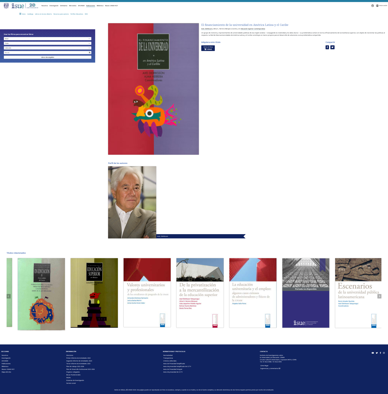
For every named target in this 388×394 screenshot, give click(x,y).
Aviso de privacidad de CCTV (173, 372)
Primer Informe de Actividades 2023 (78, 358)
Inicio (24, 14)
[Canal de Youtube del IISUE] (373, 352)
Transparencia (168, 358)
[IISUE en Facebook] (380, 352)
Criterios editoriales (170, 361)
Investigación (54, 6)
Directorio (69, 355)
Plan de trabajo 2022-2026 (75, 366)
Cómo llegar (264, 366)
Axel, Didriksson (206, 29)
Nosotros (44, 6)
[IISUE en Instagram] (384, 352)
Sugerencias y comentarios (269, 368)
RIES (86, 14)
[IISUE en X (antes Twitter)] (377, 352)
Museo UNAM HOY (111, 6)
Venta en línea (208, 48)
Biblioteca (100, 6)
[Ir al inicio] (25, 5)
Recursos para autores (61, 14)
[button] (379, 296)
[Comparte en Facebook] (327, 47)
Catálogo (30, 14)
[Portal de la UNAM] (6, 5)
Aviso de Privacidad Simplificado (174, 364)
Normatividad (168, 355)
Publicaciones (90, 6)
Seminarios (63, 6)
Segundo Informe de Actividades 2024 (79, 361)
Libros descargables (47, 57)
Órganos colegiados (73, 372)
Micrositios (72, 6)
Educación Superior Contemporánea (253, 29)
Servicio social (71, 383)
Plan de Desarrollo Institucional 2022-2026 (80, 369)
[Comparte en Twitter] (332, 47)
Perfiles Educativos (76, 14)
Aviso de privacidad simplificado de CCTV (177, 366)
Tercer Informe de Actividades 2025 (78, 364)
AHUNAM (81, 6)
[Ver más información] (35, 294)
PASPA (68, 378)
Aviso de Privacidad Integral (172, 369)
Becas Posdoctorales (73, 375)
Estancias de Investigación (75, 380)
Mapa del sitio (6, 372)
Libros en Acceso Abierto (43, 14)
